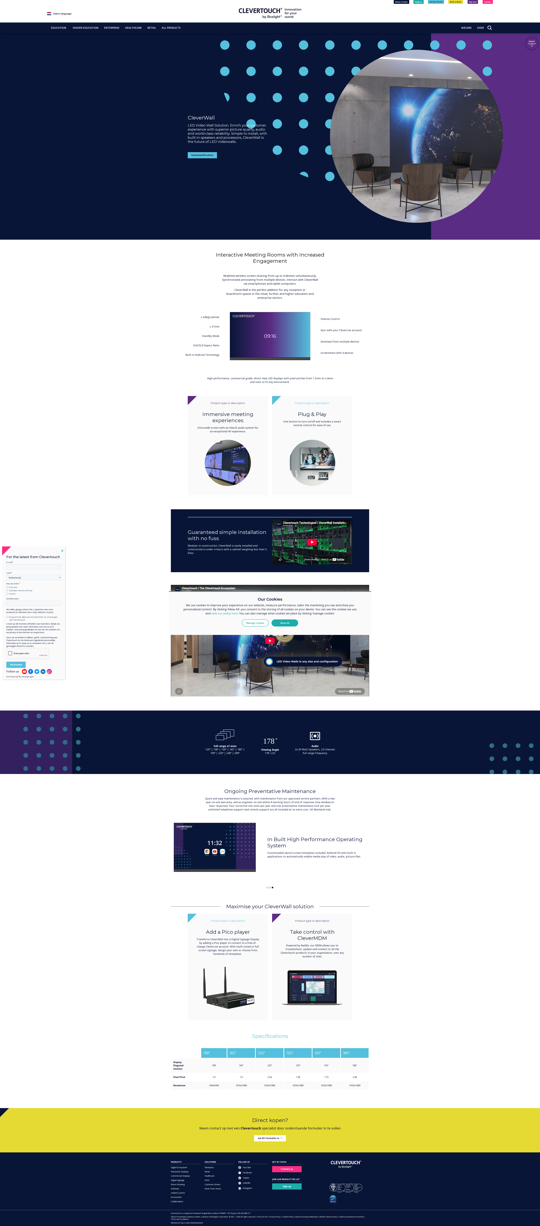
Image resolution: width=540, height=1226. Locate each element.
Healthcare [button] (133, 27)
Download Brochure (202, 155)
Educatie (13, 587)
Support (418, 2)
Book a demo (455, 2)
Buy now (472, 2)
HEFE (207, 1180)
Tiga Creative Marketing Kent (191, 1223)
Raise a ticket (401, 2)
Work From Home (213, 1188)
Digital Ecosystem (179, 1167)
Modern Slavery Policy (328, 1217)
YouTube (246, 1167)
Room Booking (178, 1184)
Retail (207, 1171)
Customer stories (212, 1184)
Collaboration (177, 1201)
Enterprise (209, 1167)
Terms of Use (262, 1217)
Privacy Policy (274, 1217)
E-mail (9, 562)
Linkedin (246, 1183)
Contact (487, 2)
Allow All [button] (284, 622)
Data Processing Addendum (306, 1217)
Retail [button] (151, 27)
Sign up (287, 1186)
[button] (143, 13)
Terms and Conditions (180, 1219)
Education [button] (58, 27)
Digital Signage (177, 1180)
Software (175, 1188)
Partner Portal (436, 2)
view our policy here (224, 613)
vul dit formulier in (268, 1138)
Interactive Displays (180, 1171)
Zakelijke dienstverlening (20, 590)
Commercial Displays (180, 1175)
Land (8, 573)
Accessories (176, 1197)
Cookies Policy (287, 1217)
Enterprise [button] (111, 27)
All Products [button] (171, 27)
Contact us (287, 1169)
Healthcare (209, 1175)
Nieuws (466, 27)
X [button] (62, 551)
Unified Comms (178, 1193)
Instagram (247, 1188)
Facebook (247, 1172)
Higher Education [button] (85, 27)
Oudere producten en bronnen (351, 1217)
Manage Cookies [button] (255, 622)
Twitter (245, 1177)
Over (480, 27)
